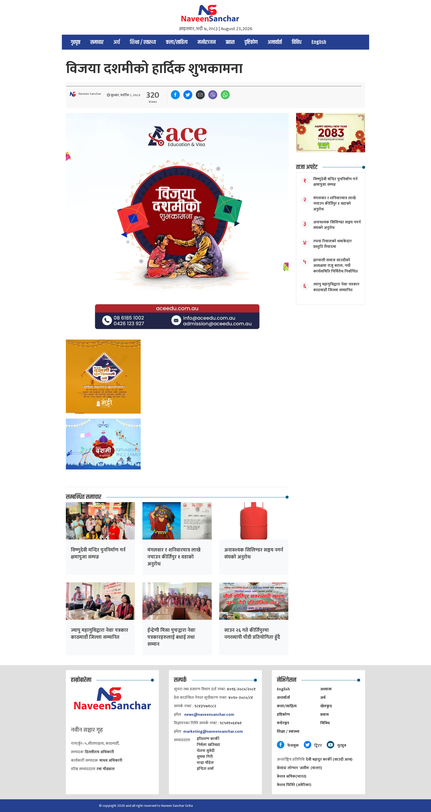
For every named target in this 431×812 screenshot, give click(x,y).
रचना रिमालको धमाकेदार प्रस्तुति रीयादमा (332, 244)
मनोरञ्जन (207, 42)
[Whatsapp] (225, 94)
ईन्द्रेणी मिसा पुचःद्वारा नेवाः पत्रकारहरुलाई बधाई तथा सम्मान (171, 637)
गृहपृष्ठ (75, 42)
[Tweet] (187, 94)
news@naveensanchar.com (209, 714)
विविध (297, 42)
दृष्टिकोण (251, 42)
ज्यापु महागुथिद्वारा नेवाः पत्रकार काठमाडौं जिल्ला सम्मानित (99, 633)
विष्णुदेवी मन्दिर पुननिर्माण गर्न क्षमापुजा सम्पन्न (98, 553)
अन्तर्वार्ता (275, 42)
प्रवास (230, 42)
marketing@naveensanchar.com (213, 731)
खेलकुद (326, 706)
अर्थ (116, 42)
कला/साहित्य (177, 42)
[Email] (200, 94)
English (319, 42)
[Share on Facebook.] (175, 94)
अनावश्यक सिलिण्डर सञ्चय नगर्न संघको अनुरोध (253, 553)
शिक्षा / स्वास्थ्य (143, 42)
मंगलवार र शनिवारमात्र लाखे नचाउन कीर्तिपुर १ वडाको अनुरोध (174, 557)
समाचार (97, 42)
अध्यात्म (326, 689)
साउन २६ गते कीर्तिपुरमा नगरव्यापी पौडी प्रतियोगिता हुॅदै (252, 633)
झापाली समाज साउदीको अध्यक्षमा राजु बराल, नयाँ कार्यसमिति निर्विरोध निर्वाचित (335, 266)
